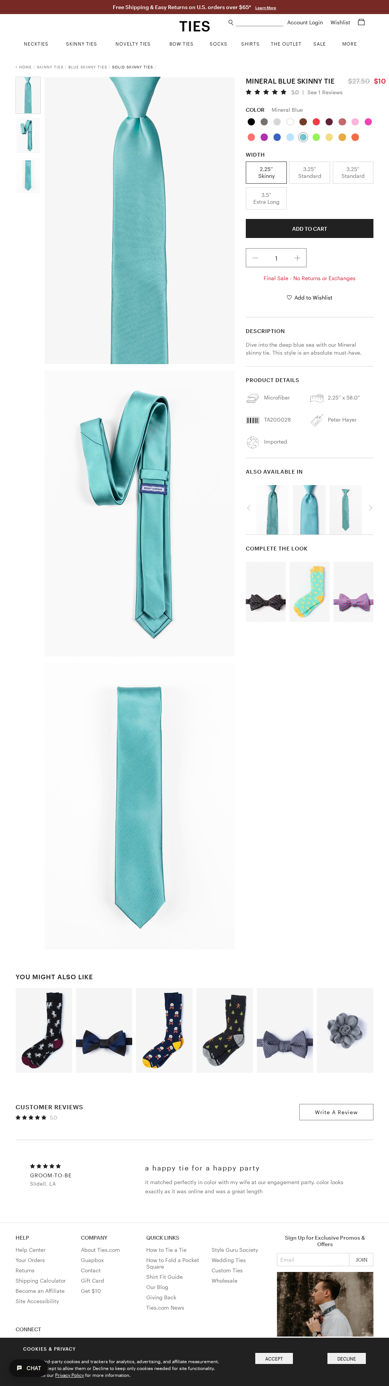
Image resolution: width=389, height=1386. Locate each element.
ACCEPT (274, 1358)
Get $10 (91, 1291)
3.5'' (266, 198)
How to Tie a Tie (166, 1249)
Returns (25, 1270)
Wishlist (341, 22)
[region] (309, 507)
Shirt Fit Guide (164, 1276)
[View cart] (361, 22)
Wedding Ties (229, 1260)
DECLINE (346, 1358)
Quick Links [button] (162, 1237)
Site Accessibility (37, 1301)
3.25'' (309, 172)
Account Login (305, 22)
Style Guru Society (235, 1249)
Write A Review (336, 1112)
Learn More (265, 7)
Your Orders (30, 1260)
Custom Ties (227, 1270)
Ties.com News (165, 1307)
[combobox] (259, 22)
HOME (25, 67)
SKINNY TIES (50, 67)
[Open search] (231, 22)
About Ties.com (100, 1249)
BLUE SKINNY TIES (87, 67)
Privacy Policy (69, 1375)
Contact (91, 1270)
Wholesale (224, 1280)
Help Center (31, 1249)
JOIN (361, 1259)
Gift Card (92, 1280)
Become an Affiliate (40, 1291)
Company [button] (94, 1237)
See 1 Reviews (325, 92)
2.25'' (266, 172)
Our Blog (157, 1287)
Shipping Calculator (41, 1280)
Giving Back (161, 1297)
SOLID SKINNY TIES (132, 67)
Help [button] (22, 1237)
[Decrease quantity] (255, 258)
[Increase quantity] (297, 258)
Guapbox (92, 1260)
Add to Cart (309, 228)
